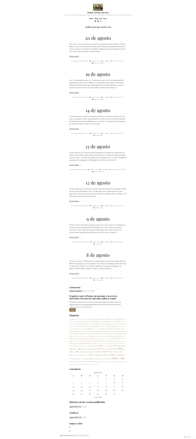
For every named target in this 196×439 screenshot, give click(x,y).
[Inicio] (95, 21)
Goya (116, 361)
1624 (73, 346)
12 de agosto (98, 182)
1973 (103, 359)
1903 (104, 352)
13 (81, 387)
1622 (70, 346)
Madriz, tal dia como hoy (98, 12)
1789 (91, 346)
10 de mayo (107, 326)
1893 (86, 352)
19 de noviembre (104, 334)
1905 (108, 352)
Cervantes (107, 361)
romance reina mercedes (74, 364)
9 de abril (75, 326)
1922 (87, 355)
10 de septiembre (114, 326)
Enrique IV (113, 361)
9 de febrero (79, 326)
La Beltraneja (121, 361)
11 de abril (121, 326)
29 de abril (118, 341)
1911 (121, 352)
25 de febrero (100, 338)
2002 (90, 361)
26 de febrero (116, 338)
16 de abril (120, 331)
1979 (109, 359)
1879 (115, 349)
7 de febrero (85, 324)
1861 (86, 349)
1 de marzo (77, 319)
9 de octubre (88, 326)
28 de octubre (112, 341)
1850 (79, 349)
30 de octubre (86, 343)
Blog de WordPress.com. (82, 435)
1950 (76, 359)
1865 (88, 349)
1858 (83, 349)
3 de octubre (112, 319)
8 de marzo (117, 324)
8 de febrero (112, 324)
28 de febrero (99, 341)
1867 (94, 349)
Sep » (100, 397)
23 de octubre (77, 338)
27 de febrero (83, 341)
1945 (70, 359)
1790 (94, 346)
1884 (71, 352)
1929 (104, 355)
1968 (96, 359)
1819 (111, 346)
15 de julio (114, 331)
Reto (105, 18)
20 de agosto (98, 38)
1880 (120, 349)
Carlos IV (102, 361)
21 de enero (75, 336)
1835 (118, 346)
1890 (80, 352)
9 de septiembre (95, 326)
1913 (74, 355)
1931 (112, 355)
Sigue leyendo (74, 56)
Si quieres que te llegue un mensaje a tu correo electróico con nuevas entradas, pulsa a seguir (93, 297)
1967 (94, 359)
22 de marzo (106, 336)
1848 (76, 349)
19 (73, 390)
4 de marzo (73, 321)
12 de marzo (109, 329)
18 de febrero (75, 334)
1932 (116, 355)
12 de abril (96, 329)
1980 (113, 358)
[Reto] (100, 21)
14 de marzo (83, 331)
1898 (96, 352)
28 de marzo (105, 341)
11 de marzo (81, 329)
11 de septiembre (88, 329)
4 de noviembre (80, 321)
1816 (108, 346)
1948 (114, 278)
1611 (123, 343)
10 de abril (102, 326)
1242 (103, 343)
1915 (77, 355)
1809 (103, 346)
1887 (74, 352)
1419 (105, 343)
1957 (79, 359)
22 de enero (96, 336)
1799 (97, 346)
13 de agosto (98, 146)
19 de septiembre (112, 333)
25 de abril (96, 338)
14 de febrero (76, 331)
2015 (122, 97)
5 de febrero (106, 321)
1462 (109, 343)
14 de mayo (89, 331)
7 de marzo (92, 324)
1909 (114, 352)
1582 (116, 343)
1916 (81, 355)
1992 (78, 361)
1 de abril (71, 319)
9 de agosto (98, 219)
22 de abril (91, 336)
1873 (106, 349)
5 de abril (101, 321)
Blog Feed (98, 18)
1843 (121, 346)
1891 (83, 352)
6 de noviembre (78, 324)
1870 (98, 349)
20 (81, 390)
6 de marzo (124, 321)
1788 (88, 346)
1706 (77, 346)
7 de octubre (102, 324)
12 (73, 387)
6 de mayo (71, 324)
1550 (114, 343)
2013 (99, 361)
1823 (115, 346)
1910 (118, 352)
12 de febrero (101, 329)
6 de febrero (118, 321)
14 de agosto (98, 110)
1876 (108, 349)
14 (90, 387)
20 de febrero (119, 334)
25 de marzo (105, 338)
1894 (89, 352)
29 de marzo (122, 341)
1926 (97, 355)
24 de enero (90, 338)
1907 (111, 352)
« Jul (95, 397)
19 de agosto (98, 74)
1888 (77, 352)
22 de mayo (112, 336)
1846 (70, 349)
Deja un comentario (98, 63)
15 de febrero (109, 331)
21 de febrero (80, 336)
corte (110, 361)
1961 (82, 359)
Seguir (72, 310)
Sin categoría (106, 61)
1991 (75, 361)
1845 (124, 346)
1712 (80, 346)
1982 (122, 358)
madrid (125, 361)
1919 (84, 355)
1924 (94, 355)
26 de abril (110, 338)
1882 (123, 349)
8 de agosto (98, 255)
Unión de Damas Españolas (94, 364)
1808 (100, 346)
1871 (102, 349)
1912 (71, 355)
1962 (84, 359)
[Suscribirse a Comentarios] (69, 431)
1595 (120, 169)
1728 (83, 346)
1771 (85, 346)
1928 (122, 133)
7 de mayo (97, 324)
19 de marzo (95, 334)
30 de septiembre (93, 343)
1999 (86, 361)
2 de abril (86, 319)
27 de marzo (91, 341)
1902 (99, 352)
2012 (96, 361)
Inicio (91, 18)
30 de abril (79, 343)
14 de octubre (96, 331)
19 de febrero (89, 333)
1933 (120, 355)
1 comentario (99, 136)
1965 (87, 359)
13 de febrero (116, 329)
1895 (93, 352)
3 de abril (107, 319)
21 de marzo (85, 336)
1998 (83, 361)
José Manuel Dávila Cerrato (80, 61)
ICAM (123, 169)
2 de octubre (91, 319)
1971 (100, 359)
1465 (111, 343)
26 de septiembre (76, 341)
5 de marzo (112, 321)
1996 (81, 361)
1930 (108, 355)
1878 (111, 349)
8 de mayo (123, 324)
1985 (73, 361)
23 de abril (118, 336)
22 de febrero (101, 336)
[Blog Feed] (98, 21)
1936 (114, 242)
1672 (114, 61)
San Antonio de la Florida (83, 364)
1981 (118, 359)
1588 (118, 343)
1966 (91, 359)
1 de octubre (81, 319)
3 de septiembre (119, 319)
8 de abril (107, 324)
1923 (90, 355)
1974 (106, 359)
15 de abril (103, 331)
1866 (91, 349)
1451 (107, 343)
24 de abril (84, 338)
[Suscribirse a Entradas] (69, 427)
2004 (93, 361)
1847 (73, 349)
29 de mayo (72, 343)
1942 (123, 355)
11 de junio (75, 329)
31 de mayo (99, 343)
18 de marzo (83, 334)
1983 (70, 361)
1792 (122, 205)
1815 (106, 346)
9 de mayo (84, 326)
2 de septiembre (99, 319)
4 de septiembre (94, 321)
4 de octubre (87, 321)
